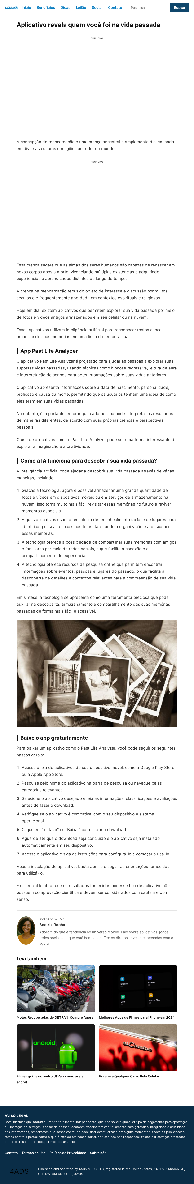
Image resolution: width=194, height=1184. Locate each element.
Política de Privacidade (67, 1153)
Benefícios (46, 7)
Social (97, 7)
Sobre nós (98, 1153)
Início (26, 7)
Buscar (179, 7)
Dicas (65, 7)
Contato (115, 7)
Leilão (81, 7)
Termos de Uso (34, 1153)
